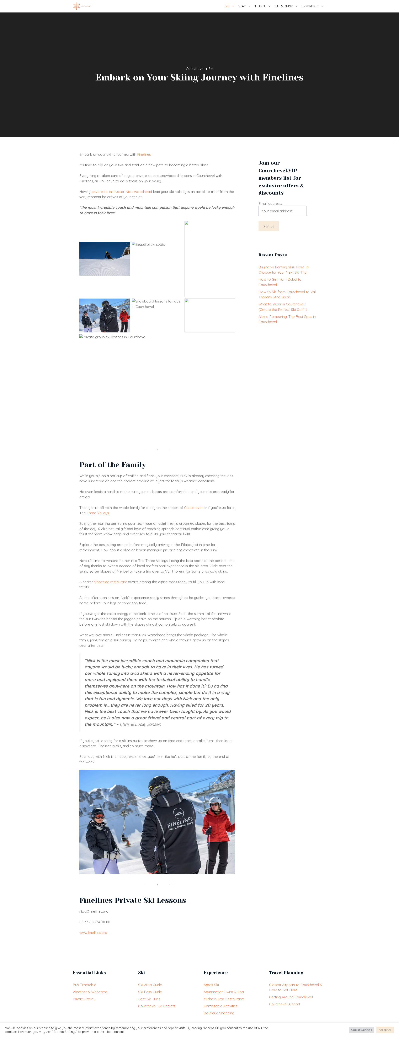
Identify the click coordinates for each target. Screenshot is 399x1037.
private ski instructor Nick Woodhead (122, 191)
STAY (242, 6)
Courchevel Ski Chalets (156, 1006)
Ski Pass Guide (150, 992)
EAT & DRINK (284, 6)
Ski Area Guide (150, 985)
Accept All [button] (385, 1029)
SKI (227, 6)
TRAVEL (260, 6)
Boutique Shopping (219, 1013)
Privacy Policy (84, 999)
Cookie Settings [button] (361, 1029)
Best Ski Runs (149, 999)
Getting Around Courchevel (291, 997)
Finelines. (144, 154)
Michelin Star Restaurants (224, 999)
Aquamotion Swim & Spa (224, 992)
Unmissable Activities (221, 1006)
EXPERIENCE (310, 6)
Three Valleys (98, 513)
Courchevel (195, 68)
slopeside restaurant (110, 582)
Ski (210, 68)
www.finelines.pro (93, 932)
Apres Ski (211, 985)
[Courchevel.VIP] (83, 6)
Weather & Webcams (90, 992)
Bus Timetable (84, 985)
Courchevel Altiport (284, 1004)
